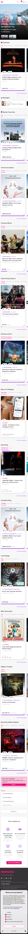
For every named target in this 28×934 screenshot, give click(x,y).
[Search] (18, 2)
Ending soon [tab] (18, 503)
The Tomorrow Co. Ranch (10, 314)
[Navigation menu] (26, 1)
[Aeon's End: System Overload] (13, 574)
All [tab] (2, 45)
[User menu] (23, 2)
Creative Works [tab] (18, 45)
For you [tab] (3, 170)
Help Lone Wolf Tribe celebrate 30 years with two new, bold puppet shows (12, 260)
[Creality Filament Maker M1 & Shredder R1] (13, 131)
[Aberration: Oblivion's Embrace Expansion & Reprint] (13, 352)
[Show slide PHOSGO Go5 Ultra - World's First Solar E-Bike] (12, 36)
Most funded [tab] (10, 503)
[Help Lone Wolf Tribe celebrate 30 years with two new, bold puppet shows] (13, 242)
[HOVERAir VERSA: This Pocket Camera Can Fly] (13, 186)
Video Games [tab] (21, 337)
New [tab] (11, 448)
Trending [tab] (3, 503)
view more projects (21, 93)
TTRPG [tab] (15, 337)
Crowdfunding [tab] (16, 170)
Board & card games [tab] (6, 337)
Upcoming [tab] (8, 170)
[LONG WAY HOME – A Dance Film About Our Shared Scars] (13, 463)
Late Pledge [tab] (24, 170)
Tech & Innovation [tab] (8, 45)
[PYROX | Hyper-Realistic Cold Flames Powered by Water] (13, 60)
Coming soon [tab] (4, 448)
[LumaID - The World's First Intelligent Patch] (13, 408)
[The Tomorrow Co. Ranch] (13, 297)
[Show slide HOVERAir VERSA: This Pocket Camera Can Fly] (4, 36)
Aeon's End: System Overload (12, 591)
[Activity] (21, 1)
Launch (13, 784)
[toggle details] (24, 90)
